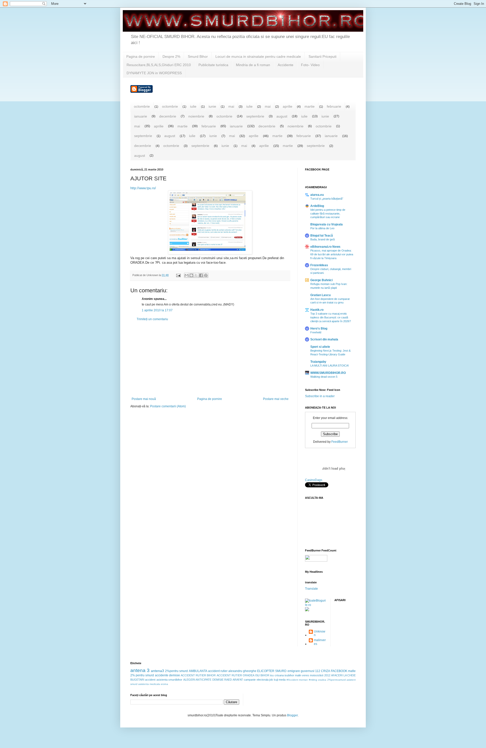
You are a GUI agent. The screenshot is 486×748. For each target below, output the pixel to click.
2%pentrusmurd (336, 679)
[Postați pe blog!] (191, 275)
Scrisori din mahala (324, 339)
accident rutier (218, 671)
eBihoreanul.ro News (325, 246)
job (271, 679)
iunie (212, 106)
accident (150, 679)
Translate (311, 588)
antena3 (157, 671)
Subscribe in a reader (320, 396)
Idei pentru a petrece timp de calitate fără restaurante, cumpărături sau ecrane (327, 213)
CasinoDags (313, 480)
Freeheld (315, 332)
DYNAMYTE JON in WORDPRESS (154, 73)
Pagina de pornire (140, 56)
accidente (161, 675)
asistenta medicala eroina (153, 684)
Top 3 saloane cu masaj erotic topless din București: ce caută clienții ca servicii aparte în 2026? (330, 317)
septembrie (255, 116)
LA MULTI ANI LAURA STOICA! (329, 365)
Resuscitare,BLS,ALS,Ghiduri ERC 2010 (159, 65)
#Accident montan (297, 679)
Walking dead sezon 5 (323, 376)
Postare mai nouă (144, 399)
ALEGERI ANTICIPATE (197, 679)
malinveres (320, 641)
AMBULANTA (198, 671)
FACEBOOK (339, 671)
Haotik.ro (316, 310)
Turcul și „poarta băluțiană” (326, 198)
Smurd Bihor (198, 56)
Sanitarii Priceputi (322, 56)
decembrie (167, 116)
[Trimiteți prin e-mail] (186, 275)
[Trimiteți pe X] (196, 275)
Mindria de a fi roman (253, 65)
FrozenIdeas (319, 265)
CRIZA (325, 671)
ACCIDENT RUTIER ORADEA (235, 675)
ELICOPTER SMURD (272, 671)
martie (310, 106)
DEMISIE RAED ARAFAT (227, 679)
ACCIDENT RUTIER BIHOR (198, 675)
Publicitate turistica (213, 65)
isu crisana (277, 675)
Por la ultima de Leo (322, 228)
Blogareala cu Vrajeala (326, 224)
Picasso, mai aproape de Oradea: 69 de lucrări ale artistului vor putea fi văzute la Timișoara (331, 254)
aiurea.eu (317, 195)
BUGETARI (137, 679)
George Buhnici (321, 280)
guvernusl (307, 671)
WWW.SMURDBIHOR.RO (328, 373)
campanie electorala (256, 679)
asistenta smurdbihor (169, 679)
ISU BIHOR (262, 675)
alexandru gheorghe (242, 671)
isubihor (289, 675)
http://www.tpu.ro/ (143, 188)
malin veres (302, 675)
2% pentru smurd (142, 675)
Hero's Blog (318, 328)
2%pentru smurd (176, 671)
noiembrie (196, 116)
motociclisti (316, 675)
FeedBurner (339, 442)
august (281, 116)
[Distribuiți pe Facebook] (201, 275)
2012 (327, 675)
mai (231, 106)
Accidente (285, 65)
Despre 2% (171, 56)
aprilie (287, 106)
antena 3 (140, 670)
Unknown (319, 633)
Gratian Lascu (320, 295)
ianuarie (140, 116)
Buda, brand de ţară (322, 239)
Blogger (292, 715)
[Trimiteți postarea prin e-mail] (178, 275)
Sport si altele (320, 347)
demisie (174, 675)
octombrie (142, 106)
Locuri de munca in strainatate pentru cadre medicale (258, 56)
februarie (334, 106)
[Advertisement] (210, 359)
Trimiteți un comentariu (152, 319)
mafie (352, 671)
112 (317, 671)
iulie (193, 106)
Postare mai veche (276, 399)
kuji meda (280, 679)
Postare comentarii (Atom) (168, 406)
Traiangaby (318, 361)
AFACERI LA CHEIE (343, 675)
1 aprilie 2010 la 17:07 (157, 310)
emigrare (294, 671)
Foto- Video (310, 65)
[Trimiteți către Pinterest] (205, 275)
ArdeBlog (317, 206)
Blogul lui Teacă (321, 235)
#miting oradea (317, 679)
